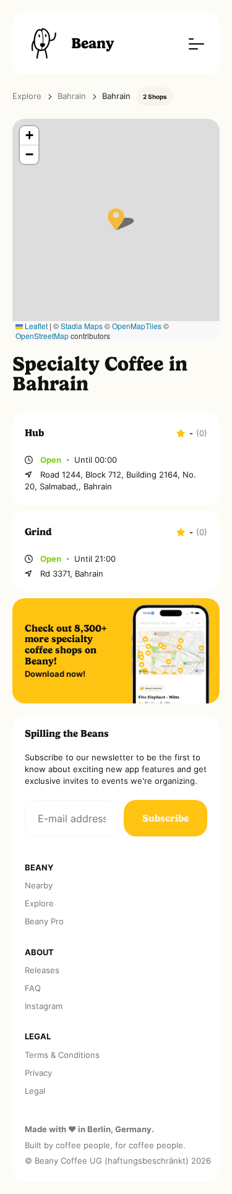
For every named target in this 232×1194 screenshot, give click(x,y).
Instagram (43, 1006)
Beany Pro (44, 921)
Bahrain (72, 96)
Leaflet (35, 325)
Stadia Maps (82, 325)
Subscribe (165, 818)
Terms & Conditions (62, 1055)
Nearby (39, 885)
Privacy (38, 1073)
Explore (26, 96)
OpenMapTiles (136, 325)
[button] (116, 219)
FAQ (33, 988)
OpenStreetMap (42, 335)
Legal (35, 1091)
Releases (42, 970)
